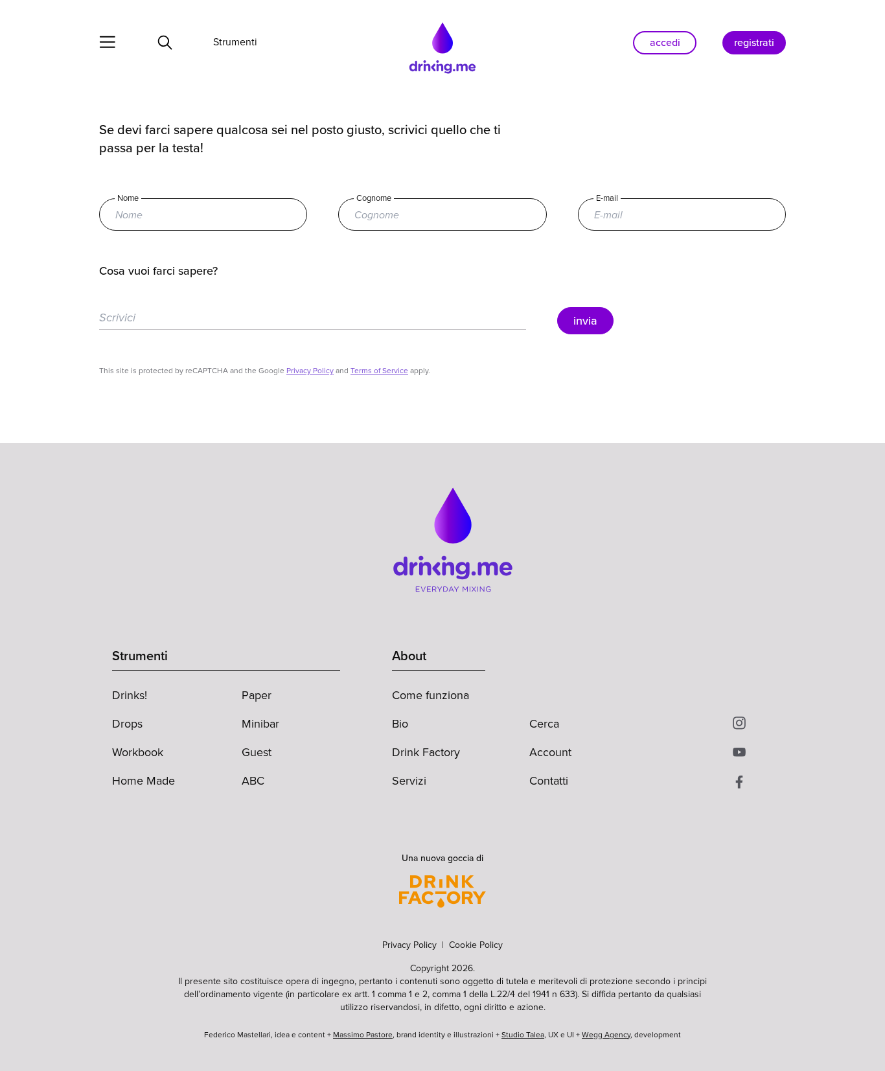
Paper (256, 695)
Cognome (373, 198)
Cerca (544, 723)
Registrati (754, 42)
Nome (128, 198)
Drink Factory (426, 752)
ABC (253, 780)
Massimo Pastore (363, 1035)
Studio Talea (522, 1035)
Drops (127, 723)
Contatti (548, 780)
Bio (400, 723)
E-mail (607, 198)
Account (550, 752)
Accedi (665, 42)
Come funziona (430, 695)
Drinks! (129, 695)
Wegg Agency (606, 1035)
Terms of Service (379, 370)
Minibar (260, 723)
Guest (256, 752)
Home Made (143, 780)
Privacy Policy (310, 370)
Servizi (409, 780)
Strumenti (235, 41)
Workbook (137, 752)
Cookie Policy (476, 945)
